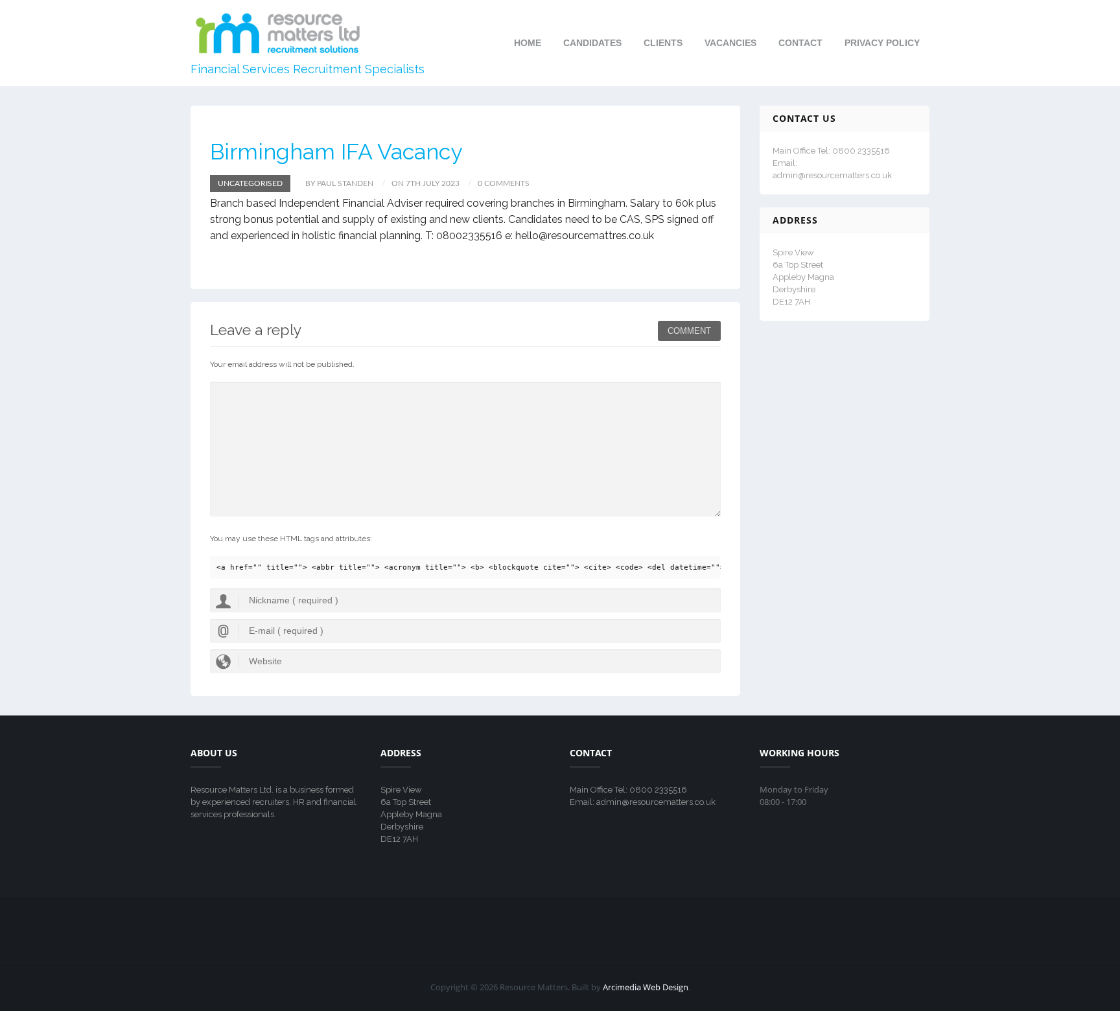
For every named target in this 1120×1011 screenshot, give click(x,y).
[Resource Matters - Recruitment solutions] (278, 32)
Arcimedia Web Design (645, 987)
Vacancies (730, 43)
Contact (800, 43)
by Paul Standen (339, 183)
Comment (689, 331)
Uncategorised (250, 183)
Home (527, 43)
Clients (663, 43)
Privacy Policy (882, 43)
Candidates (592, 43)
